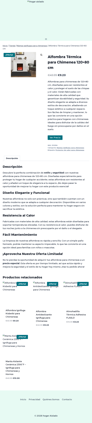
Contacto (67, 399)
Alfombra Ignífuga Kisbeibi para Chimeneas (15, 313)
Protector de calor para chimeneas (70, 150)
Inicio (23, 399)
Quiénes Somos (51, 399)
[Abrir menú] (46, 39)
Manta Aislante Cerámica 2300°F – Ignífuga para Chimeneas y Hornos (16, 367)
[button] (41, 55)
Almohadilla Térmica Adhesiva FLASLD (76, 314)
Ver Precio (55, 137)
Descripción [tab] (12, 158)
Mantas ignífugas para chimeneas (70, 148)
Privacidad (34, 399)
